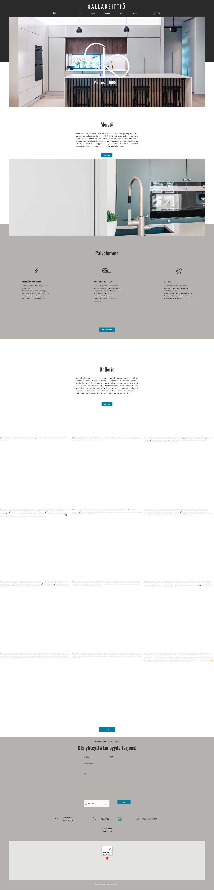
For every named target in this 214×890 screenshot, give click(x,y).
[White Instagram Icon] (54, 13)
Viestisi (85, 773)
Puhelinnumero (87, 764)
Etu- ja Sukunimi (88, 757)
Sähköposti (111, 756)
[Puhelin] (159, 13)
